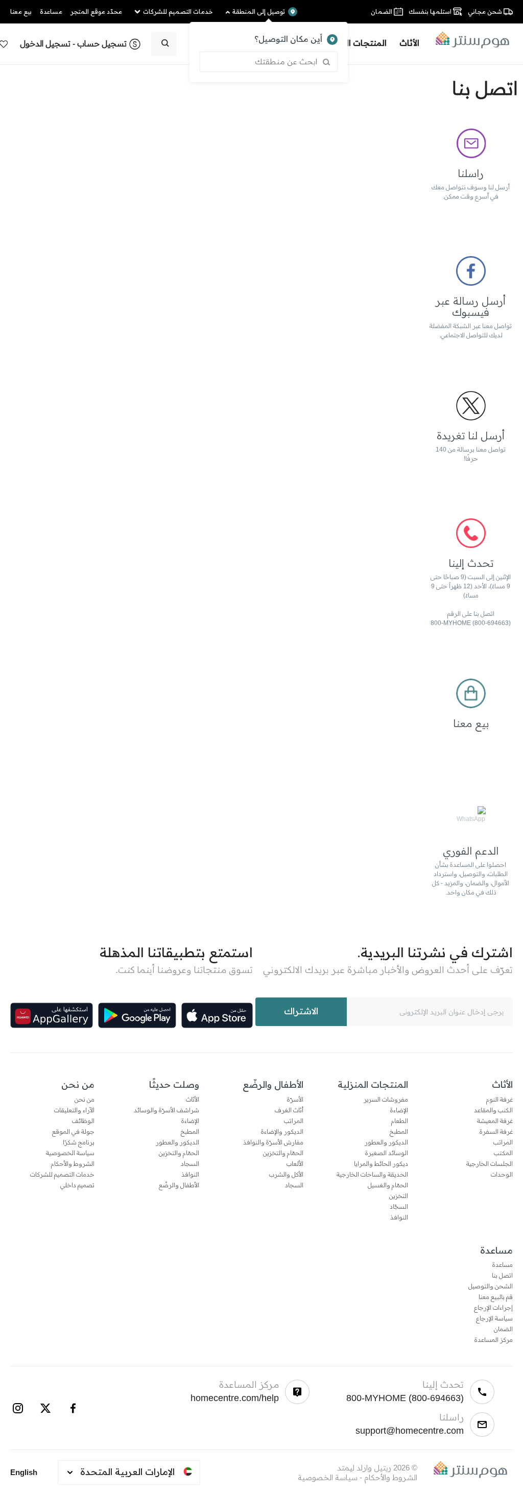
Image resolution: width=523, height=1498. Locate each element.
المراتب (503, 1142)
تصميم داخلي (77, 1185)
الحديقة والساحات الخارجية (372, 1174)
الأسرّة (295, 1099)
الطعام (399, 1121)
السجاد (294, 1185)
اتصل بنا (502, 1275)
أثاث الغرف (289, 1110)
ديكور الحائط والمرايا (381, 1163)
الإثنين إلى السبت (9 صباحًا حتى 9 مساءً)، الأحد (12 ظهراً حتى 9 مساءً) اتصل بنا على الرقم (471, 595)
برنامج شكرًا (78, 1142)
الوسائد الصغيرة (386, 1153)
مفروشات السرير (386, 1099)
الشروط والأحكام (72, 1163)
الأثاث (192, 1099)
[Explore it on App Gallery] (51, 1015)
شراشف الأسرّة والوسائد (166, 1110)
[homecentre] (469, 39)
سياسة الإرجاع (494, 1318)
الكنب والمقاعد (493, 1110)
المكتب (503, 1153)
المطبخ (399, 1131)
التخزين (398, 1196)
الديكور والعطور (386, 1142)
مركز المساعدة (493, 1339)
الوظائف (83, 1121)
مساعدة (502, 1264)
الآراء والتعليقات (74, 1110)
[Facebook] (73, 1408)
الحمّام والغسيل (388, 1185)
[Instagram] (18, 1408)
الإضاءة (399, 1110)
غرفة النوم (499, 1099)
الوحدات (502, 1174)
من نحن (84, 1099)
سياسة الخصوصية (70, 1153)
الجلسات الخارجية (489, 1163)
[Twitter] (45, 1408)
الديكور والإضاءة (282, 1131)
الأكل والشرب (286, 1174)
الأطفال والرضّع (179, 1185)
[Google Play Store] (137, 1015)
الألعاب (295, 1163)
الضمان (503, 1329)
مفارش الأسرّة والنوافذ (273, 1142)
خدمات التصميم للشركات (62, 1174)
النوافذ (399, 1217)
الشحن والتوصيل (490, 1286)
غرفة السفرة (496, 1131)
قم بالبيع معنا (496, 1297)
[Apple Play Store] (217, 1015)
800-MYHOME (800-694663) (471, 623)
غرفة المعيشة (495, 1121)
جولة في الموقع (73, 1131)
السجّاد (399, 1206)
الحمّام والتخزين (283, 1153)
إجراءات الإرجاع (493, 1307)
